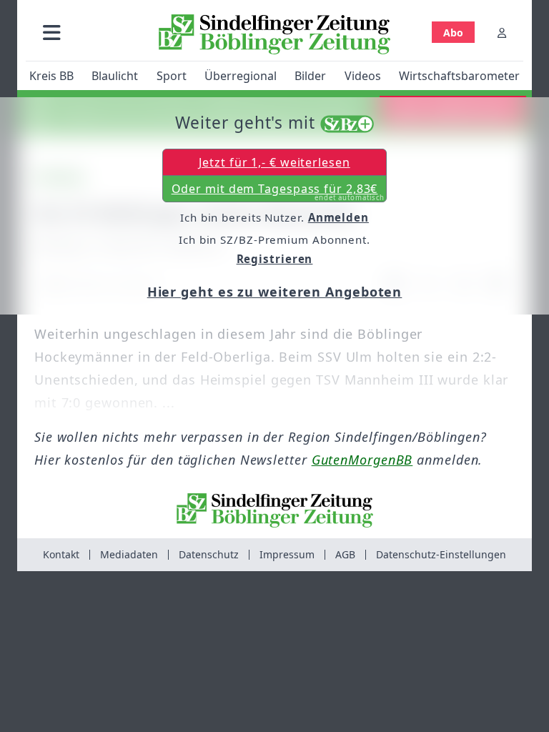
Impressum (287, 554)
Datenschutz (209, 554)
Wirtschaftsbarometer (459, 76)
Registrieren (275, 259)
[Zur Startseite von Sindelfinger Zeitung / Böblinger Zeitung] (274, 34)
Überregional (240, 76)
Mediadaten (129, 554)
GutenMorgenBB (362, 459)
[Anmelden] (502, 32)
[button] (52, 32)
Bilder (310, 76)
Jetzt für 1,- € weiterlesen (274, 162)
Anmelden (338, 217)
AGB (345, 554)
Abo (453, 32)
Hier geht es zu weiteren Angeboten (274, 291)
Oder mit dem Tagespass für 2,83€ (278, 191)
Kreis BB (51, 76)
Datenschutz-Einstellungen (441, 554)
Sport (172, 76)
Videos (363, 76)
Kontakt (61, 554)
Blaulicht (115, 76)
